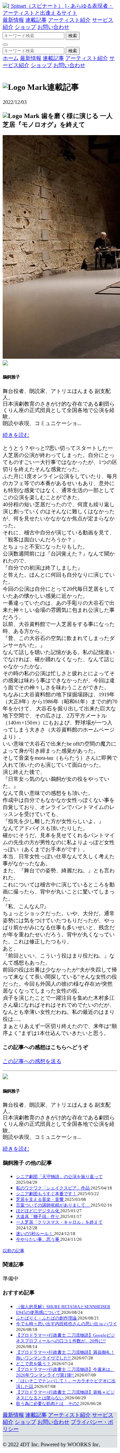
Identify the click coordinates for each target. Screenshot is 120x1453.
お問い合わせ (53, 27)
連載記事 (36, 20)
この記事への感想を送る (32, 1061)
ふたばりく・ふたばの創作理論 (47, 1318)
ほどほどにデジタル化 (38, 1210)
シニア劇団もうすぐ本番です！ (47, 1193)
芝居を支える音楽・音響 (40, 1199)
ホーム (11, 58)
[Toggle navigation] (5, 45)
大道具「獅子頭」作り (38, 1216)
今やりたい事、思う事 (38, 1239)
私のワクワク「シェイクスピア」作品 (53, 1187)
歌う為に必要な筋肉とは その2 (48, 1403)
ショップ (25, 27)
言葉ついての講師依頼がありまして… (53, 1205)
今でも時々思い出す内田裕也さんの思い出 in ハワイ (66, 1323)
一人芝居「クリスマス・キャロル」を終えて (59, 1222)
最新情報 (13, 20)
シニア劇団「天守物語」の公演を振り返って (59, 1176)
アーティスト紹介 (69, 20)
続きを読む (16, 435)
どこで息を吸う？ (34, 1363)
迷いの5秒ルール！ (35, 1233)
